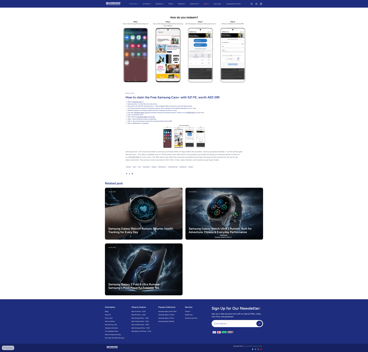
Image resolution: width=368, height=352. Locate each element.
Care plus (128, 166)
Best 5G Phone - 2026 (139, 314)
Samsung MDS (247, 346)
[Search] (251, 4)
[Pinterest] (132, 174)
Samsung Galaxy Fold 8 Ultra (167, 311)
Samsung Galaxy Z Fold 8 (166, 314)
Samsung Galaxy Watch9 (166, 321)
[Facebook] (127, 174)
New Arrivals (133, 4)
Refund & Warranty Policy (113, 334)
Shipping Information (111, 328)
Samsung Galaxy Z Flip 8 (166, 318)
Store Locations (110, 321)
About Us (108, 314)
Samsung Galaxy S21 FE (141, 112)
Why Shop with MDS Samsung (114, 338)
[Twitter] (129, 174)
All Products (146, 4)
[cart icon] (261, 4)
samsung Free (183, 166)
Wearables (181, 4)
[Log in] (256, 4)
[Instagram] (255, 349)
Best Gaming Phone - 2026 (140, 318)
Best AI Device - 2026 (139, 311)
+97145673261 (190, 112)
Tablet (170, 4)
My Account (109, 318)
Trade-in (187, 311)
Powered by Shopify (256, 346)
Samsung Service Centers (233, 4)
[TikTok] (258, 349)
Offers (205, 4)
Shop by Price (194, 4)
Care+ (134, 166)
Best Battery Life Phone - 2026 (141, 331)
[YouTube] (261, 349)
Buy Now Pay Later (111, 324)
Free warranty (146, 166)
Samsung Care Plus (172, 166)
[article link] (177, 234)
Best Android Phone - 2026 (140, 324)
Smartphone (159, 4)
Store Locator (217, 4)
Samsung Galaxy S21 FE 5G (146, 117)
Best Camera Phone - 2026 (140, 321)
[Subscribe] (259, 323)
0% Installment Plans (111, 331)
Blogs (106, 311)
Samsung (154, 166)
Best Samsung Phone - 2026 (141, 328)
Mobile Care (189, 314)
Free (139, 166)
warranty (191, 166)
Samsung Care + (162, 166)
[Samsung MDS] (113, 3)
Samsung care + (138, 102)
